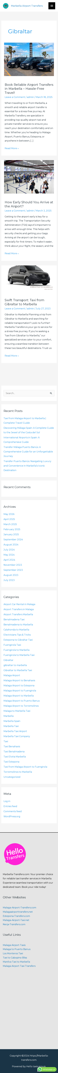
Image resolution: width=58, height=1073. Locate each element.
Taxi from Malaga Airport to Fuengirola (25, 766)
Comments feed (13, 811)
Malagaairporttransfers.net (18, 911)
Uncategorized (12, 777)
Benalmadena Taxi (14, 619)
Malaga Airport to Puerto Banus (22, 700)
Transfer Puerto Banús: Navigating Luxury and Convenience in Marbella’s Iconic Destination (27, 466)
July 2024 (9, 549)
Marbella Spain (12, 721)
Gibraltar (8, 660)
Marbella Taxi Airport (15, 731)
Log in (7, 801)
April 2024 (9, 560)
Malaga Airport (12, 675)
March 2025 (10, 524)
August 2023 (11, 575)
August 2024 (11, 544)
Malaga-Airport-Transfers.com (19, 907)
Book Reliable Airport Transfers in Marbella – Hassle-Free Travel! (29, 89)
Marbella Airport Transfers (27, 5)
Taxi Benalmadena (14, 751)
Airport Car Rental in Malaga (19, 604)
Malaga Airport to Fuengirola (20, 690)
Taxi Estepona (11, 761)
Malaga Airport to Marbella (19, 695)
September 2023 (13, 570)
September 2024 (13, 539)
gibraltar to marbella (15, 665)
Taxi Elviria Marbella (15, 756)
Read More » (12, 148)
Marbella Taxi (11, 726)
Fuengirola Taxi (12, 645)
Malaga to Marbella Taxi (17, 711)
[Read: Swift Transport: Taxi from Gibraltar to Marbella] (29, 278)
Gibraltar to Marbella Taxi (18, 670)
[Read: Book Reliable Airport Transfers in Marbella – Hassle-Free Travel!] (29, 59)
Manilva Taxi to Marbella (16, 961)
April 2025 (9, 519)
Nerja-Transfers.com (14, 924)
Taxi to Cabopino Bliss (15, 957)
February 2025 (12, 529)
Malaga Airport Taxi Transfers (19, 966)
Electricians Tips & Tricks (17, 634)
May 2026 (9, 514)
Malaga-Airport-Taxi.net (16, 920)
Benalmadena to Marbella (18, 624)
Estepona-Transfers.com (16, 916)
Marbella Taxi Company (17, 736)
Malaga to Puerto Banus (16, 949)
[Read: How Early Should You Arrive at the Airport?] (29, 176)
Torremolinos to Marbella (18, 772)
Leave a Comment (15, 97)
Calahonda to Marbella (16, 629)
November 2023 (13, 565)
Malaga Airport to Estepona (19, 685)
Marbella (9, 716)
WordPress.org (12, 816)
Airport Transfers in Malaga (19, 609)
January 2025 (11, 534)
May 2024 (9, 554)
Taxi (6, 741)
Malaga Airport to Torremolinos (21, 706)
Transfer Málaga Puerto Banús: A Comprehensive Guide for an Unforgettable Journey (28, 451)
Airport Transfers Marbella (18, 614)
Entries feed (10, 806)
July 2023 (9, 580)
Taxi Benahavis (12, 746)
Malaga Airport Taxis (14, 945)
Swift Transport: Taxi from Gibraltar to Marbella (24, 302)
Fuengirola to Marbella (16, 650)
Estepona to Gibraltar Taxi (18, 639)
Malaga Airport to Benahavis (19, 680)
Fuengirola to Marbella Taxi (19, 655)
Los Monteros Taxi (13, 953)
